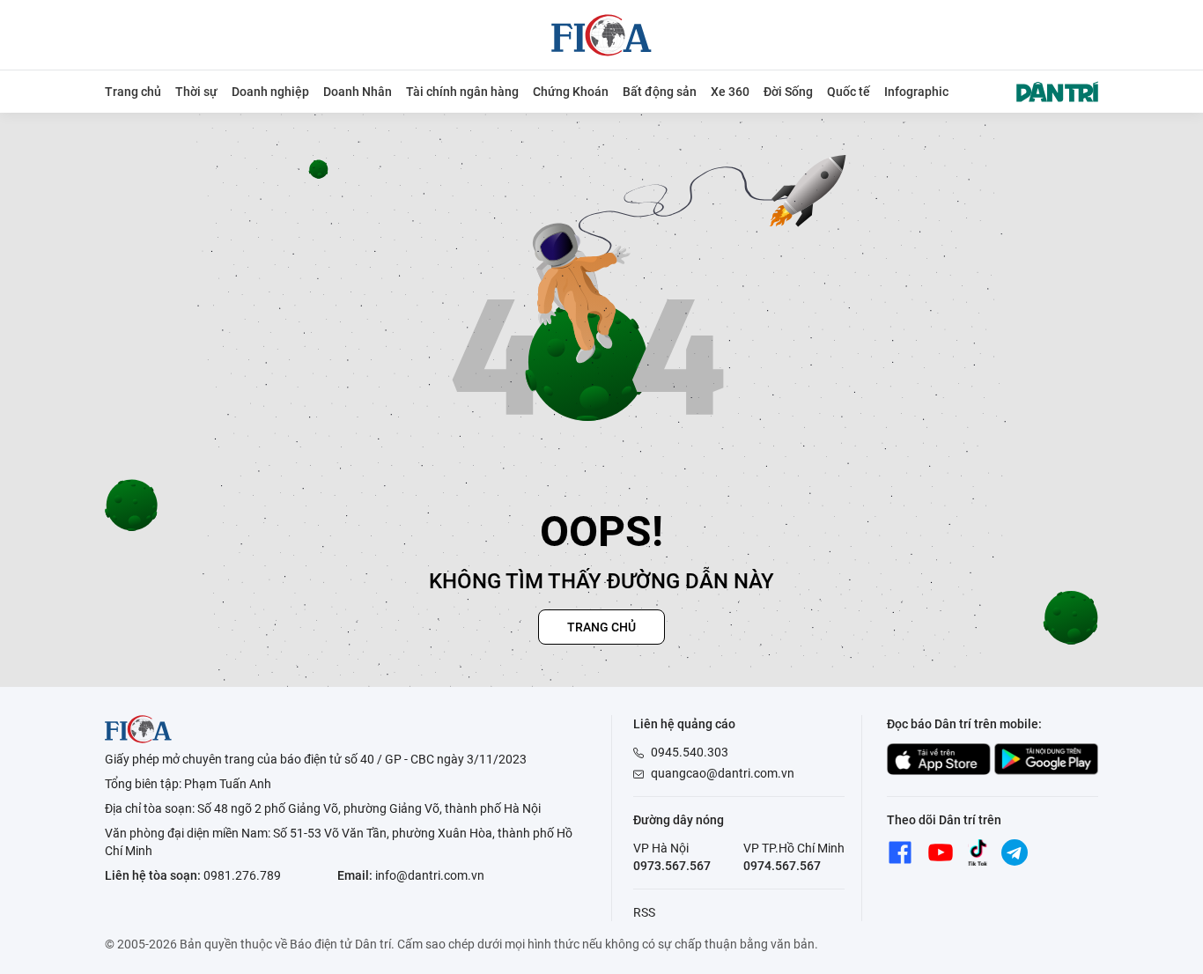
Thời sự (196, 92)
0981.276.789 (242, 875)
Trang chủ (133, 92)
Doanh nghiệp (270, 92)
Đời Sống (788, 92)
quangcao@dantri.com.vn (722, 773)
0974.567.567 (782, 866)
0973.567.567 (672, 866)
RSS (644, 912)
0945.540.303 (689, 752)
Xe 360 (730, 92)
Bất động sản (660, 92)
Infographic (916, 92)
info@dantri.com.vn (429, 875)
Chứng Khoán (571, 92)
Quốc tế (848, 92)
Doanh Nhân (357, 92)
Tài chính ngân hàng (462, 92)
